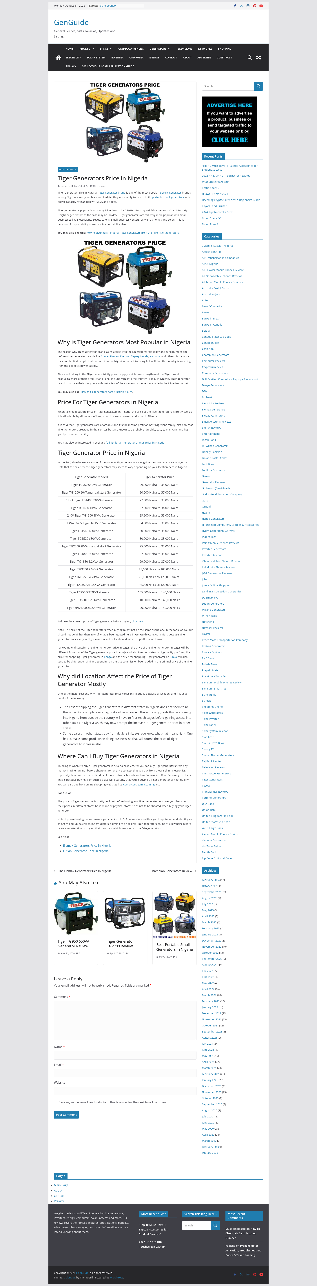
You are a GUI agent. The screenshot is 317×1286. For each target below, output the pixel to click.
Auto (205, 300)
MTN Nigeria (210, 615)
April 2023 (208, 916)
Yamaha (155, 356)
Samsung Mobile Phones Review (222, 682)
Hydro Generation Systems (218, 531)
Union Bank (209, 810)
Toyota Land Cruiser (214, 206)
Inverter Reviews (212, 555)
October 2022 (210, 952)
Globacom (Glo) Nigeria (216, 488)
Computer (136, 57)
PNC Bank (208, 658)
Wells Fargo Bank (212, 828)
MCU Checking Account (216, 181)
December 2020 (211, 1086)
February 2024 (211, 880)
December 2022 (211, 940)
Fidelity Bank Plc (212, 452)
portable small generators (168, 197)
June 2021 (208, 1049)
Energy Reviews (211, 427)
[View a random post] (258, 57)
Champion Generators (215, 355)
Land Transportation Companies (222, 591)
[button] (92, 48)
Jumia (173, 657)
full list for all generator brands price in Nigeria (135, 442)
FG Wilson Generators (215, 446)
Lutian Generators (213, 603)
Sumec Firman (110, 356)
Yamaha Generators (214, 840)
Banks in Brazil (211, 318)
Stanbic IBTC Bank (213, 743)
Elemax (124, 356)
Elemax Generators (213, 409)
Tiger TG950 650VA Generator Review (73, 944)
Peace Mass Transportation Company (225, 640)
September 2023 (212, 892)
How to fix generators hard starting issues (106, 392)
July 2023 (207, 904)
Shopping (225, 48)
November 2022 (211, 946)
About (187, 57)
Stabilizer (208, 737)
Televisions (184, 48)
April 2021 (208, 1062)
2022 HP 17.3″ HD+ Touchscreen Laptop (226, 175)
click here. (138, 621)
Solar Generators (212, 713)
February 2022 (211, 1001)
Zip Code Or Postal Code (217, 858)
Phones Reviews (212, 652)
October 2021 (210, 1025)
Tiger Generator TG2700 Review (120, 944)
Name (59, 1047)
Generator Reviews (213, 482)
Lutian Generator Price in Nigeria (86, 851)
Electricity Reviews (213, 403)
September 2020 (212, 1104)
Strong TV (208, 749)
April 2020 (208, 1134)
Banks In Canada (212, 324)
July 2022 (207, 971)
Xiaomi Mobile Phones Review (220, 834)
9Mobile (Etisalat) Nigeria (217, 245)
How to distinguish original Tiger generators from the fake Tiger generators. (133, 232)
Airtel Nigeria (210, 264)
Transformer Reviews (215, 791)
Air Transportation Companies (220, 258)
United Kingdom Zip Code (218, 816)
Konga (108, 657)
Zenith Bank (209, 852)
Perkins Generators (213, 646)
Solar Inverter (210, 719)
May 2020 (208, 1128)
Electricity (73, 57)
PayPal (206, 634)
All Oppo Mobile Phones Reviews (222, 276)
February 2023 (211, 928)
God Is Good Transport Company (222, 494)
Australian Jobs (211, 294)
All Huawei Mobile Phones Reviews (223, 270)
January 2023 (210, 934)
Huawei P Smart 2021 (215, 194)
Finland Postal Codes (214, 458)
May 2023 (208, 910)
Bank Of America (212, 306)
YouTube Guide (211, 846)
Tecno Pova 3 (210, 224)
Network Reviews (212, 628)
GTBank (206, 506)
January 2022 (210, 1007)
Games (206, 476)
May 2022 (208, 983)
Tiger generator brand (111, 192)
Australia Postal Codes (215, 288)
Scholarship (209, 694)
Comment (62, 997)
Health (206, 512)
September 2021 (212, 1031)
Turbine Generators (214, 797)
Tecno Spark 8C (211, 218)
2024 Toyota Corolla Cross (218, 212)
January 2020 (210, 1153)
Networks (205, 48)
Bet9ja (206, 330)
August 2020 (209, 1110)
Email (59, 1065)
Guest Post (224, 57)
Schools (206, 700)
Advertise (204, 57)
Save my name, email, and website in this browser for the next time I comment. (113, 1102)
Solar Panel (209, 725)
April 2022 (208, 989)
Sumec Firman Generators (218, 755)
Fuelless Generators (214, 470)
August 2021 (209, 1037)
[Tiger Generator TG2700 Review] (125, 894)
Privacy (71, 66)
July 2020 (207, 1116)
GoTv (205, 500)
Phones (84, 48)
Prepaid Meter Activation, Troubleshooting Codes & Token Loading (242, 1250)
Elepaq (134, 356)
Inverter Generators (214, 549)
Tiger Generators (67, 169)
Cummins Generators (215, 373)
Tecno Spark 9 (107, 5)
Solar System (96, 57)
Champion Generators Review (171, 871)
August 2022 (209, 965)
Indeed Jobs (209, 537)
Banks (104, 48)
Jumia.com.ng (146, 784)
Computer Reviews (213, 361)
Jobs (204, 579)
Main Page (61, 1185)
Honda (144, 356)
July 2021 (207, 1043)
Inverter (117, 57)
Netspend (208, 622)
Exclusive (65, 185)
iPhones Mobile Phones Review (221, 561)
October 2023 (210, 886)
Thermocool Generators (216, 773)
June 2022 (208, 977)
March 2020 (209, 1140)
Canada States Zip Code (216, 336)
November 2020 (211, 1092)
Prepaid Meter (211, 670)
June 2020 (208, 1122)
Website (59, 1082)
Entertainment (211, 433)
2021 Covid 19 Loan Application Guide (108, 66)
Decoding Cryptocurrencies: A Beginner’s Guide (231, 200)
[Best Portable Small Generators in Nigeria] (174, 894)
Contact (171, 57)
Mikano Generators (213, 609)
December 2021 (211, 1013)
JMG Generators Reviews (217, 573)
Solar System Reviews (215, 731)
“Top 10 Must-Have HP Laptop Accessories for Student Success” (153, 1229)
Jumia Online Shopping (216, 585)
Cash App (208, 349)
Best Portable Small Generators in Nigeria (174, 947)
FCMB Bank (209, 440)
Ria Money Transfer (214, 676)
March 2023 (209, 922)
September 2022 (212, 958)
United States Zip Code (216, 822)
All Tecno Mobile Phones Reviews (222, 282)
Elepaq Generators (213, 415)
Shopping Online (212, 706)
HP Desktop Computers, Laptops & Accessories (230, 524)
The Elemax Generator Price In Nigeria (85, 871)
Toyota (206, 785)
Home (70, 48)
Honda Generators (213, 518)
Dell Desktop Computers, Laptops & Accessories (231, 379)
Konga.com (129, 784)
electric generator (170, 192)
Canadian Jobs (211, 342)
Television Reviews (213, 767)
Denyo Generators (213, 385)
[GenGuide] (58, 57)
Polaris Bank (209, 664)
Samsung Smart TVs (214, 688)
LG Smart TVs (210, 597)
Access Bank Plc (211, 251)
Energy (154, 57)
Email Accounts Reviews (216, 421)
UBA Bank (208, 803)
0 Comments (98, 185)
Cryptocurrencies (131, 48)
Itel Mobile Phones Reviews (218, 567)
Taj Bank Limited (212, 761)
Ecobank (207, 397)
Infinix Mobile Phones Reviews (220, 543)
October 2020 (210, 1098)
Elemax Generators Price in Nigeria (87, 846)
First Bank (208, 464)
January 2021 (210, 1080)
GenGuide (71, 22)
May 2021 (208, 1056)
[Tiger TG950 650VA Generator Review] (76, 894)
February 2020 (211, 1147)
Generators (158, 48)
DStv (204, 391)
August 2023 (209, 898)
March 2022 (209, 995)
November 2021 (211, 1019)
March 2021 (209, 1068)
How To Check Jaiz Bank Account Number (242, 1233)
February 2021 (211, 1074)
